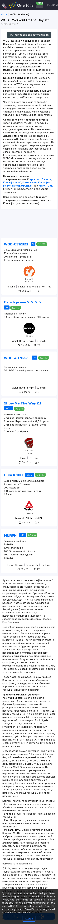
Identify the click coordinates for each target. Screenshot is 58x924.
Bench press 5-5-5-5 (22, 302)
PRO (40, 6)
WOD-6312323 (16, 244)
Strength (41, 341)
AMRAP (39, 518)
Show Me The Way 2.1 (22, 403)
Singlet (21, 286)
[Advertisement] (29, 225)
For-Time (46, 286)
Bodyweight (33, 286)
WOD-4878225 (16, 358)
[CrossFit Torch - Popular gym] (29, 438)
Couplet (19, 565)
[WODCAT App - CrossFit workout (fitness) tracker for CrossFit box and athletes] (25, 5)
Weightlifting (18, 341)
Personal (10, 286)
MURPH (10, 536)
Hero (10, 565)
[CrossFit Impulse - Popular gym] (29, 267)
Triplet (23, 458)
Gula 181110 (13, 475)
